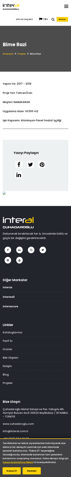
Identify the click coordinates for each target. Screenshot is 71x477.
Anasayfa (8, 53)
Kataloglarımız (12, 332)
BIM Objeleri (10, 358)
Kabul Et (12, 471)
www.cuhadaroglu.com (18, 424)
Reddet (31, 471)
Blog (6, 374)
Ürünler (7, 349)
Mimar (62, 19)
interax (7, 287)
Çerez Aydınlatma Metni (18, 462)
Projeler (22, 53)
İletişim (7, 366)
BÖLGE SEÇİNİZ (24, 19)
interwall (9, 297)
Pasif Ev (8, 341)
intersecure (10, 306)
